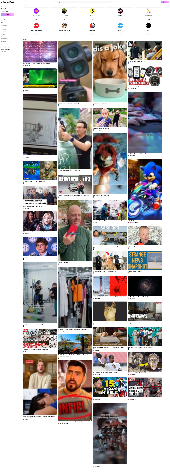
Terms (2, 43)
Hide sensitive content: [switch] (6, 47)
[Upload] (159, 2)
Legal (2, 36)
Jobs (2, 24)
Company (3, 19)
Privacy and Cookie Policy (6, 40)
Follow (36, 19)
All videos (3, 44)
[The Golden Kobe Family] (64, 25)
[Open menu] (2, 2)
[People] (120, 25)
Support (2, 27)
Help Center (3, 34)
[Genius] (92, 11)
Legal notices (3, 41)
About (2, 20)
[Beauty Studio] (36, 11)
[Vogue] (148, 25)
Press (2, 22)
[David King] (92, 25)
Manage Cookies (4, 38)
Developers (3, 29)
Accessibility (3, 32)
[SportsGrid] (120, 11)
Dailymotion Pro (4, 25)
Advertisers (3, 31)
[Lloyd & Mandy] (64, 11)
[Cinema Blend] (148, 11)
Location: (6, 49)
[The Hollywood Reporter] (36, 25)
